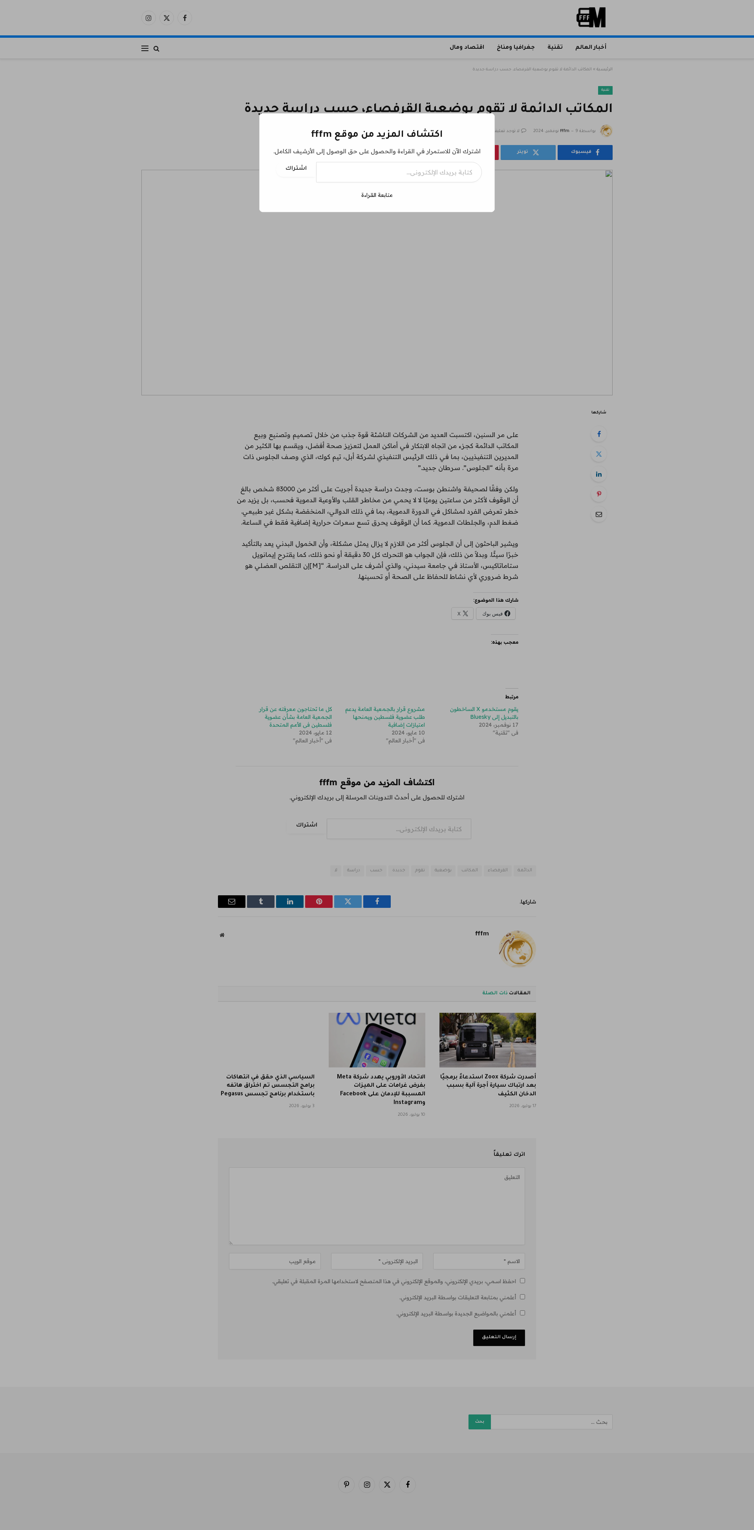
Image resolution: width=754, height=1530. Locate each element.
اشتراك (296, 169)
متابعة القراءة (377, 194)
